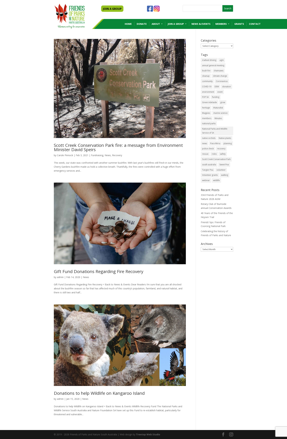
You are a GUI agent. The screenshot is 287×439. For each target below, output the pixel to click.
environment (208, 91)
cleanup (206, 75)
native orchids (208, 138)
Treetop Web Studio (148, 434)
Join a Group (176, 23)
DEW (217, 86)
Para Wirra (215, 143)
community (207, 81)
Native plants (225, 138)
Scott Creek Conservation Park (216, 159)
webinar (206, 180)
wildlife (216, 180)
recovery (221, 148)
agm (222, 60)
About (156, 23)
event (220, 91)
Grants (239, 23)
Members (221, 23)
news (204, 143)
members (206, 118)
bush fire (206, 70)
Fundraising (97, 155)
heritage (206, 107)
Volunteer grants (210, 175)
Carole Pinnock (65, 155)
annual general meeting (213, 65)
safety (223, 153)
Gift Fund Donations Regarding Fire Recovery (98, 271)
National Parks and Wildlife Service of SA (214, 130)
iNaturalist (218, 107)
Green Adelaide (209, 102)
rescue (205, 153)
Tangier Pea (207, 169)
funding (215, 97)
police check (208, 148)
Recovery (117, 155)
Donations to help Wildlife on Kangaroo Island (99, 393)
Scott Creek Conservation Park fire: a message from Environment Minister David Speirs (118, 147)
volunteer (221, 169)
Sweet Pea (224, 164)
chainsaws (218, 70)
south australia (209, 164)
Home (128, 23)
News (108, 155)
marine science (220, 113)
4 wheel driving (209, 60)
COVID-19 (206, 86)
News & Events (200, 23)
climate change (220, 75)
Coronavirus (222, 81)
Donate (142, 23)
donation (226, 86)
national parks (209, 123)
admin (60, 277)
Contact (255, 23)
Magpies (206, 113)
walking (224, 175)
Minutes (218, 118)
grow (222, 102)
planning (228, 143)
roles (214, 153)
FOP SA (205, 97)
